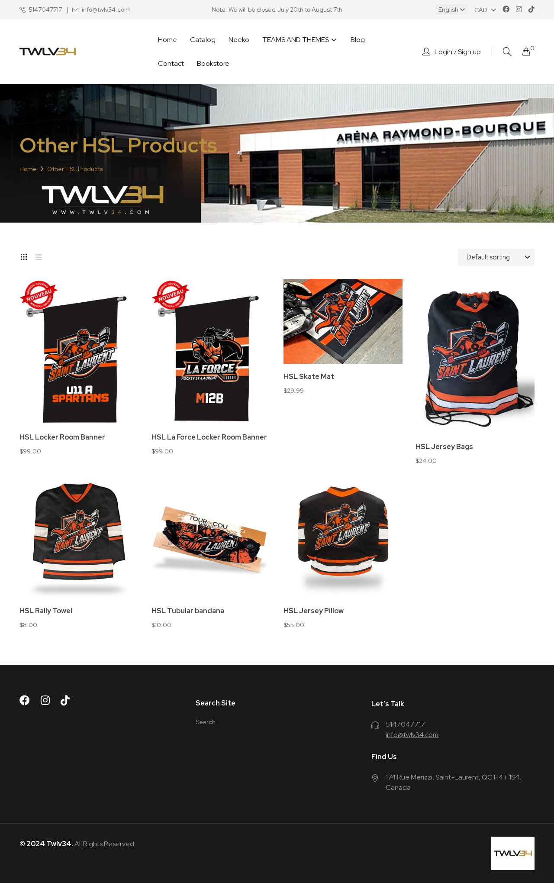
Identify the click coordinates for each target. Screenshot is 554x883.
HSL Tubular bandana (187, 611)
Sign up (469, 52)
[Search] (507, 51)
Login (443, 52)
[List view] (38, 255)
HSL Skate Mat (308, 376)
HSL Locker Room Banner (62, 437)
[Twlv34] (47, 51)
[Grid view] (23, 255)
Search (206, 722)
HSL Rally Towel (45, 611)
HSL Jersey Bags (444, 447)
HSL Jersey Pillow (313, 611)
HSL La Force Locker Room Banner (209, 437)
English (449, 9)
